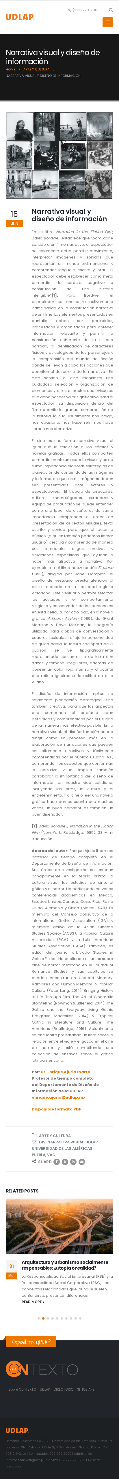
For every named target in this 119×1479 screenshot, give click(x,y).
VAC (51, 1155)
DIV (42, 1142)
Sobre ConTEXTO (22, 1389)
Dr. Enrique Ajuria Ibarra (65, 1072)
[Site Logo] (20, 17)
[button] (110, 10)
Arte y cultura (55, 1135)
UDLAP (91, 1142)
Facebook (56, 1162)
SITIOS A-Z (85, 1389)
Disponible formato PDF (56, 1109)
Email (82, 1162)
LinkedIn (73, 1162)
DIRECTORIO (64, 1389)
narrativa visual (65, 1142)
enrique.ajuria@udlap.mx (58, 1097)
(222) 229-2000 (86, 10)
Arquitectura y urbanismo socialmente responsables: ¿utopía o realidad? (65, 1265)
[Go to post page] (59, 1226)
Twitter (65, 1162)
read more (32, 1302)
